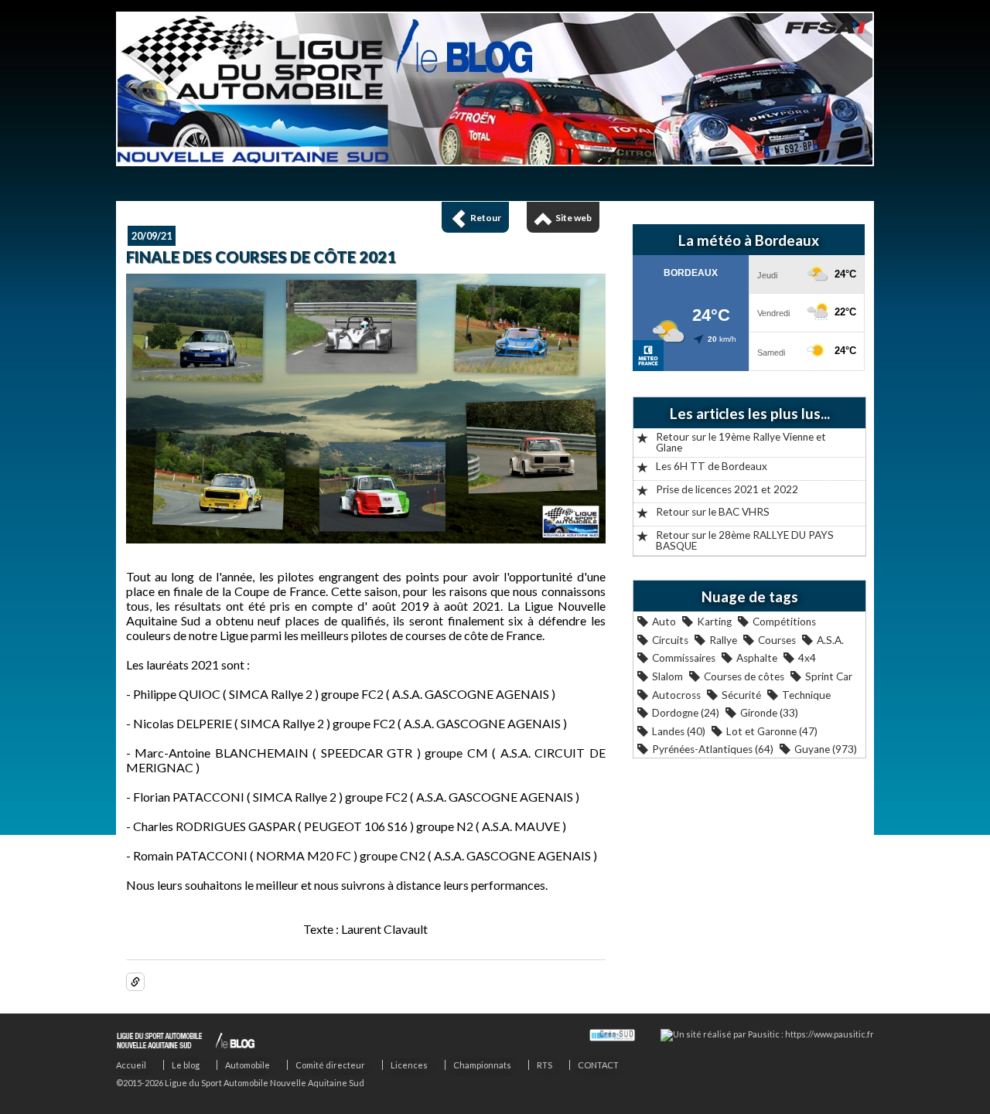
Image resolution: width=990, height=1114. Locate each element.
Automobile (247, 1065)
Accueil (131, 1065)
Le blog (186, 1065)
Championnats (482, 1065)
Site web (573, 217)
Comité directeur (330, 1065)
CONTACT (598, 1065)
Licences (409, 1065)
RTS (544, 1065)
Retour (485, 217)
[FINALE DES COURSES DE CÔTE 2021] (366, 538)
